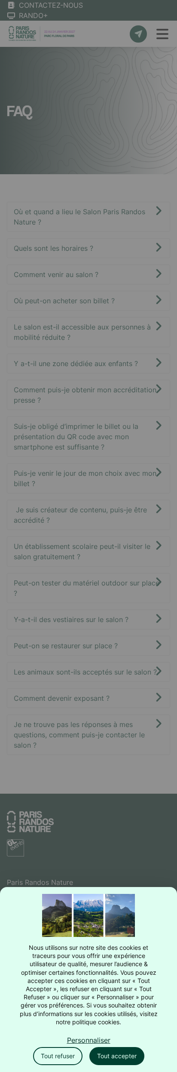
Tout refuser (58, 1056)
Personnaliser (88, 1040)
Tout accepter (117, 1056)
